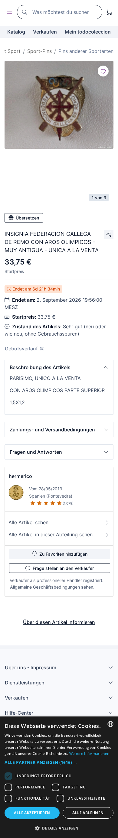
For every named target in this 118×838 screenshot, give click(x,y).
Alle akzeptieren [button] (32, 812)
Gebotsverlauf (21, 349)
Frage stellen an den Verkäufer (63, 568)
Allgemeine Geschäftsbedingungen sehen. (52, 587)
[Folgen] (103, 71)
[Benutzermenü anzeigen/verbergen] (8, 12)
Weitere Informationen (89, 753)
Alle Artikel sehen (28, 522)
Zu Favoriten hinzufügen (63, 554)
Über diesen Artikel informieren (59, 622)
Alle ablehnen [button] (87, 812)
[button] (59, 367)
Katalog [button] (16, 32)
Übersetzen (27, 217)
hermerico (20, 476)
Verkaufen (45, 32)
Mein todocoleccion (88, 32)
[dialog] (59, 777)
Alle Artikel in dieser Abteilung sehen (50, 534)
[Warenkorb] (109, 12)
